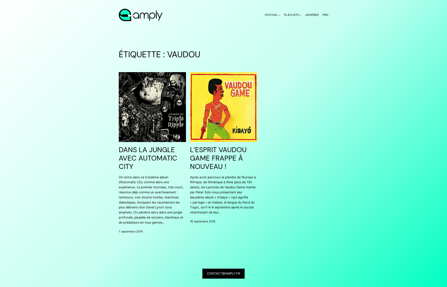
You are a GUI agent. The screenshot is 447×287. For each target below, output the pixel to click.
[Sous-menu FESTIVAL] (279, 15)
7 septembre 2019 (131, 231)
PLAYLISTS (291, 15)
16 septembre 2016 (202, 221)
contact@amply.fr (223, 273)
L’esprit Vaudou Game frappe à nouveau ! (218, 158)
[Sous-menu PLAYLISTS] (300, 15)
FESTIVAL (271, 15)
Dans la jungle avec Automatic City (148, 158)
